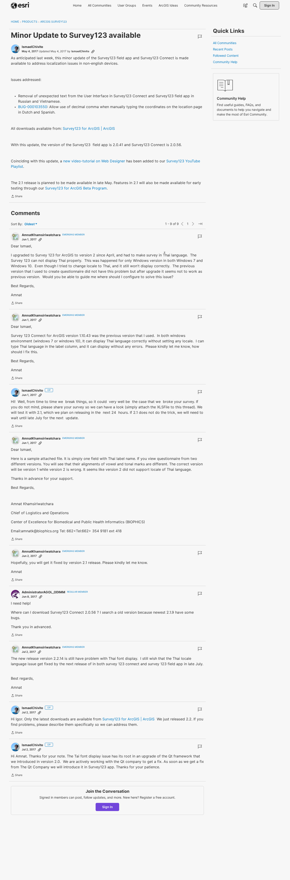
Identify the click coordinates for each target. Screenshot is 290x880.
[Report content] (200, 37)
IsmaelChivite (32, 47)
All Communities (224, 43)
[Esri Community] (20, 5)
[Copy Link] (93, 51)
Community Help (225, 62)
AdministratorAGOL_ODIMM (43, 592)
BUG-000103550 (32, 106)
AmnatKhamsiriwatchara (41, 235)
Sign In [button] (107, 807)
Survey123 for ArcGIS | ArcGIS (89, 128)
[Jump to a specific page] (200, 223)
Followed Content (226, 55)
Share (16, 196)
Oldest (29, 224)
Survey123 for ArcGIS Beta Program (76, 188)
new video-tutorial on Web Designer (94, 161)
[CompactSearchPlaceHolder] (255, 5)
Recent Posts (222, 49)
